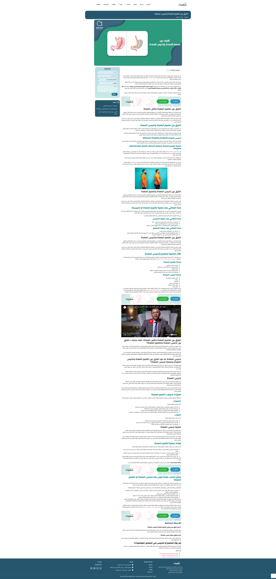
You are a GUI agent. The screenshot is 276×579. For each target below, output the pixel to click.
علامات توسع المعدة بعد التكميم (170, 555)
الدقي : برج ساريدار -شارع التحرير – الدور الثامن (108, 113)
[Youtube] (94, 568)
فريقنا (135, 4)
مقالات (113, 4)
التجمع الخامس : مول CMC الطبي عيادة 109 (106, 109)
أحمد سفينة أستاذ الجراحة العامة (154, 290)
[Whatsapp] (100, 568)
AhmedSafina (148, 576)
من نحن (141, 4)
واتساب (161, 101)
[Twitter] (91, 568)
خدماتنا (129, 4)
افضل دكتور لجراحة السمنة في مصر (152, 507)
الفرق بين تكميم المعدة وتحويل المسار (168, 553)
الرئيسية (148, 4)
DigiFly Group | (132, 576)
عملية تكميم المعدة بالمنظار (172, 152)
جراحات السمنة (179, 17)
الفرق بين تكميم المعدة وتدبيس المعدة (166, 259)
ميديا (121, 4)
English (98, 4)
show (169, 70)
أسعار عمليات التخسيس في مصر (170, 557)
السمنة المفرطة (153, 78)
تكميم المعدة (134, 162)
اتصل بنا (175, 101)
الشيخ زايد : (110, 106)
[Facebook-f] (97, 568)
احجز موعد (106, 4)
